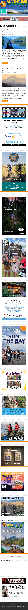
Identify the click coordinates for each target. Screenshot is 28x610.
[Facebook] (13, 605)
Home (2, 23)
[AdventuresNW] (14, 3)
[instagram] (15, 605)
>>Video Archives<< (14, 557)
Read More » (5, 62)
